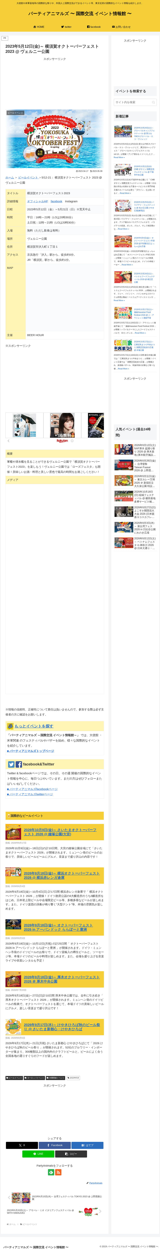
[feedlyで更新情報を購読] (51, 1172)
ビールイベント (28, 177)
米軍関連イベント (56, 1078)
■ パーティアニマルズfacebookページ (32, 789)
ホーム (9, 177)
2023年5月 (74, 1078)
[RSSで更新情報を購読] (58, 1172)
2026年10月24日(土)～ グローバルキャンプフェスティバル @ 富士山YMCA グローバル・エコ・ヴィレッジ (144, 133)
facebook (56, 201)
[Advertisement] (54, 84)
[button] (71, 1154)
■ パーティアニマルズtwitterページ (30, 794)
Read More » (119, 157)
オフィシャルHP (37, 201)
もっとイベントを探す (34, 726)
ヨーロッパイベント (35, 1078)
